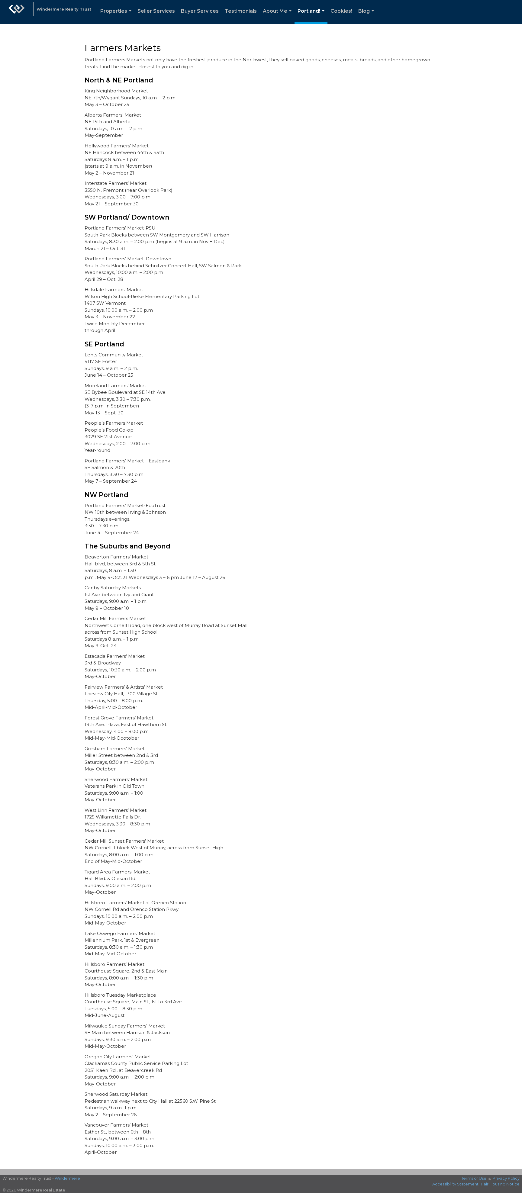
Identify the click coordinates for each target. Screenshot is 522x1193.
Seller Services (156, 11)
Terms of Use (473, 1178)
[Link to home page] (17, 12)
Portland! (312, 16)
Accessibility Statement (455, 1184)
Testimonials (241, 11)
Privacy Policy (506, 1178)
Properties (117, 16)
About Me (278, 16)
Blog (367, 16)
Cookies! (341, 11)
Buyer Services (200, 11)
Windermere (67, 1178)
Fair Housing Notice (500, 1184)
